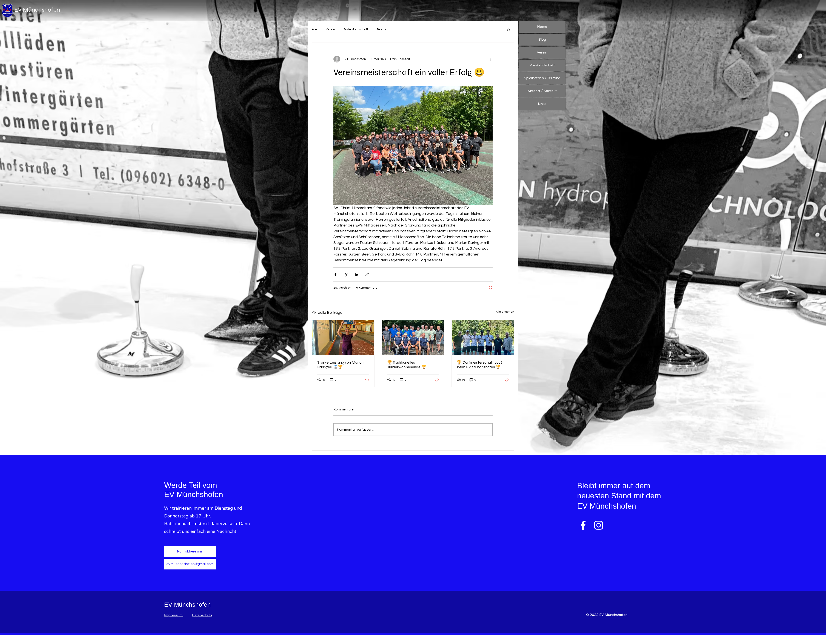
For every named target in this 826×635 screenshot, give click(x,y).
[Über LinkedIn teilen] (356, 274)
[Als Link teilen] (367, 274)
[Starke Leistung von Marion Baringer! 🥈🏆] (343, 337)
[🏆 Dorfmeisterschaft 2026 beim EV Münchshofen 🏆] (483, 337)
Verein (330, 29)
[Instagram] (599, 525)
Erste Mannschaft (356, 29)
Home (542, 26)
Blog (542, 39)
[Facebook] (583, 525)
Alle (314, 29)
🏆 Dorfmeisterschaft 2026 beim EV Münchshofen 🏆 (479, 364)
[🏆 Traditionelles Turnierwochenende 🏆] (413, 337)
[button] (509, 29)
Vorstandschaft (542, 65)
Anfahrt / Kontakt (542, 91)
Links (542, 104)
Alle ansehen (505, 311)
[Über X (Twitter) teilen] (346, 274)
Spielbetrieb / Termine (542, 78)
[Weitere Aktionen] (490, 59)
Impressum (173, 615)
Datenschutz (202, 615)
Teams (381, 29)
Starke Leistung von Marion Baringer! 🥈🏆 (340, 364)
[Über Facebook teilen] (335, 274)
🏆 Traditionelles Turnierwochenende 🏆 (406, 364)
